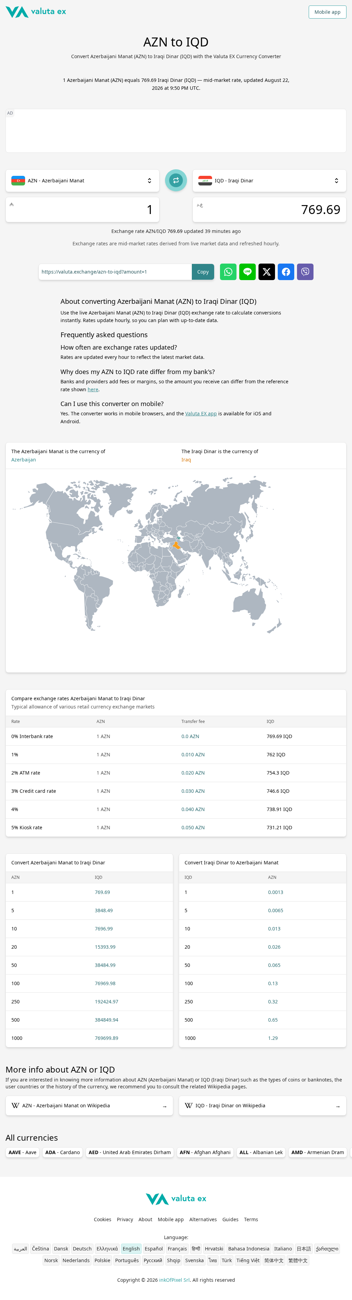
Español (154, 1248)
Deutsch (82, 1248)
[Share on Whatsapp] (228, 272)
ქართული (327, 1248)
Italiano (283, 1248)
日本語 (304, 1248)
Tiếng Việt (248, 1260)
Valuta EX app (201, 413)
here (93, 389)
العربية (20, 1248)
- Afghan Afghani (205, 1152)
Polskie (102, 1260)
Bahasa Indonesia (249, 1248)
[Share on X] (266, 272)
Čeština (40, 1248)
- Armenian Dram (318, 1152)
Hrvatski (214, 1248)
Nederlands (76, 1260)
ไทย (213, 1260)
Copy (203, 271)
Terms (251, 1219)
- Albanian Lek (261, 1152)
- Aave (22, 1152)
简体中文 (274, 1260)
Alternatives (203, 1219)
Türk (227, 1260)
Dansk (61, 1248)
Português (127, 1260)
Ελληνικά (107, 1248)
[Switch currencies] (176, 180)
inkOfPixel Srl (174, 1280)
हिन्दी (196, 1248)
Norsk (51, 1260)
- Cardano (62, 1152)
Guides (230, 1219)
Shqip (173, 1260)
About (145, 1219)
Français (177, 1248)
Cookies (102, 1219)
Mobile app (328, 12)
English (131, 1248)
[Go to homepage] (36, 12)
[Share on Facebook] (286, 272)
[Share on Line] (247, 272)
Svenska (194, 1260)
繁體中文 (298, 1260)
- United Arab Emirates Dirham (130, 1152)
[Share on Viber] (305, 272)
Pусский (153, 1260)
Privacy (125, 1219)
